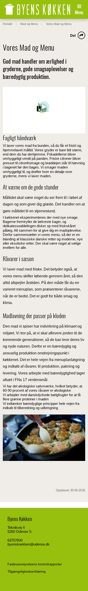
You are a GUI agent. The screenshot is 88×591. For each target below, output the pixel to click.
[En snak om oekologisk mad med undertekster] (44, 110)
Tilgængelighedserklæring (27, 571)
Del (73, 35)
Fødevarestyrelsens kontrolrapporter (35, 564)
